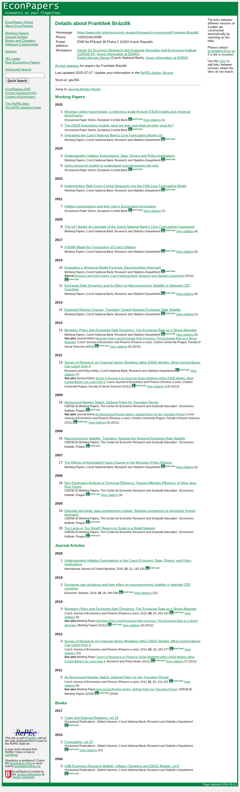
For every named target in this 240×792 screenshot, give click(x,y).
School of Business (29, 774)
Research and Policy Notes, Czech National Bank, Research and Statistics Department (129, 275)
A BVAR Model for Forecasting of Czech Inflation (100, 247)
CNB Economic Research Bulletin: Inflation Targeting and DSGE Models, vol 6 (121, 766)
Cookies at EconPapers (20, 96)
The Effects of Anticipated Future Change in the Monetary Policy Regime (118, 462)
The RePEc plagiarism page (23, 107)
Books (96, 89)
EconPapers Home (19, 22)
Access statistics (67, 66)
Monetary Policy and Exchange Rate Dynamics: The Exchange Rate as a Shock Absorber (130, 330)
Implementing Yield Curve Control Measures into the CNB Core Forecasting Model (125, 186)
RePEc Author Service (157, 73)
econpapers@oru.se (221, 51)
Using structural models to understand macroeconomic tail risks (111, 165)
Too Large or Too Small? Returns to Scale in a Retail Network (109, 528)
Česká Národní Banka (93, 58)
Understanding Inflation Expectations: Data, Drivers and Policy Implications (119, 156)
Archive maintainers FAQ (21, 93)
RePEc (32, 738)
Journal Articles (16, 37)
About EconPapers (19, 26)
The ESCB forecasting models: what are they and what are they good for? (119, 125)
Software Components (21, 44)
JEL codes (12, 58)
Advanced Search (18, 69)
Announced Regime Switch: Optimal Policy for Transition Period (111, 402)
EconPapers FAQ (18, 89)
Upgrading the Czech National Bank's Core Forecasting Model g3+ (113, 135)
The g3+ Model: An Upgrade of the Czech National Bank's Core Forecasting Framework (129, 227)
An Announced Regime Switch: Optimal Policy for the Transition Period (140, 414)
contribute (11, 755)
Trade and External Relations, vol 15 (91, 718)
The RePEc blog (17, 103)
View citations (152, 120)
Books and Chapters (20, 40)
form (223, 61)
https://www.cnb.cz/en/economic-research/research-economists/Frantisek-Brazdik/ (138, 32)
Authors (11, 51)
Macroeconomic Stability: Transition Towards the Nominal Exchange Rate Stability (124, 438)
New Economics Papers (22, 62)
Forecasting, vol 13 (78, 742)
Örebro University (23, 777)
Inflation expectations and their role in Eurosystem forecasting (110, 206)
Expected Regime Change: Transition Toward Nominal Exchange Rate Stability (122, 310)
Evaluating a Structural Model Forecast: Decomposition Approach (112, 267)
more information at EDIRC (118, 54)
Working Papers (17, 33)
